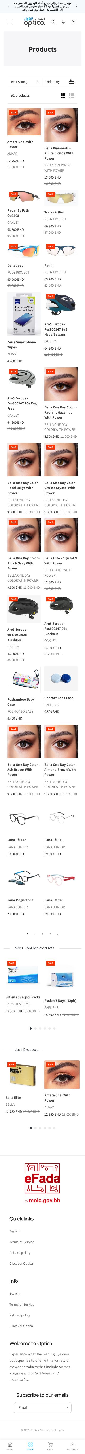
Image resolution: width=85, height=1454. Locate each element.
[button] (9, 22)
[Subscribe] (66, 1407)
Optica (35, 1430)
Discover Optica (21, 1263)
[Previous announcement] (9, 6)
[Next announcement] (76, 6)
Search (14, 1231)
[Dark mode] (63, 22)
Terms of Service (21, 1242)
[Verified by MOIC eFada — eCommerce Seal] (42, 1203)
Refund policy (19, 1252)
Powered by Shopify (52, 1430)
